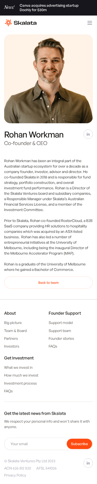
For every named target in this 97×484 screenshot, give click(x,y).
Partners (11, 338)
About (10, 313)
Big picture (13, 322)
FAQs (53, 346)
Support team (60, 330)
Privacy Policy (15, 475)
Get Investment (19, 357)
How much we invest (21, 375)
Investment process (20, 383)
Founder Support (65, 313)
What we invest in (18, 367)
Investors (11, 346)
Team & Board (15, 330)
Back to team (48, 282)
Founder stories (61, 338)
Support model (61, 322)
